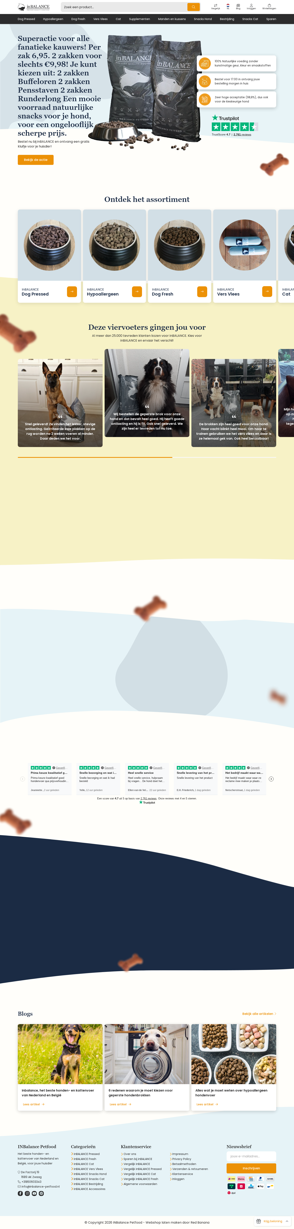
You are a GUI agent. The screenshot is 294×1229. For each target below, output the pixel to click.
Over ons (130, 1154)
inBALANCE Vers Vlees (88, 1169)
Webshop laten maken (164, 1222)
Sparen (271, 19)
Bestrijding (227, 19)
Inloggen (178, 1179)
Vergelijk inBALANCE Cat (140, 1174)
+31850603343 (31, 1182)
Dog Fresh (78, 19)
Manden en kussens (172, 19)
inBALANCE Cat (84, 1164)
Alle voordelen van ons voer (46, 953)
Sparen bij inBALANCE (138, 1159)
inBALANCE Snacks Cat (89, 1179)
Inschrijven (251, 1168)
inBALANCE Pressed (87, 1154)
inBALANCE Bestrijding (88, 1184)
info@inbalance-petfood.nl (41, 1187)
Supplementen (139, 19)
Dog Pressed (26, 19)
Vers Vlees (100, 19)
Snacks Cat (250, 19)
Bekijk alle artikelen (257, 1013)
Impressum (180, 1154)
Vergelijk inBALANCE (137, 1164)
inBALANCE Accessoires (89, 1189)
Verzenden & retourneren (190, 1169)
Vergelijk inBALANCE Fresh (141, 1179)
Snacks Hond (203, 19)
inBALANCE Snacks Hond (90, 1174)
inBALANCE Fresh (85, 1159)
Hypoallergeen (53, 19)
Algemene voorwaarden (140, 1184)
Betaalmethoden (184, 1164)
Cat (118, 19)
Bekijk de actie (35, 159)
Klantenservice (182, 1174)
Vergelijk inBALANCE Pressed (143, 1169)
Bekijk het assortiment (42, 684)
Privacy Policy (181, 1159)
